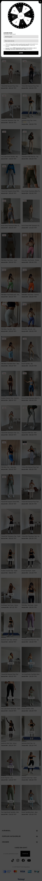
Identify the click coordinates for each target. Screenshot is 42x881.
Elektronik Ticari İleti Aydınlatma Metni (20, 45)
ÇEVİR (21, 53)
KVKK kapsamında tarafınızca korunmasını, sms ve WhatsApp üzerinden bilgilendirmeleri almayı (21, 49)
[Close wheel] (40, 1)
